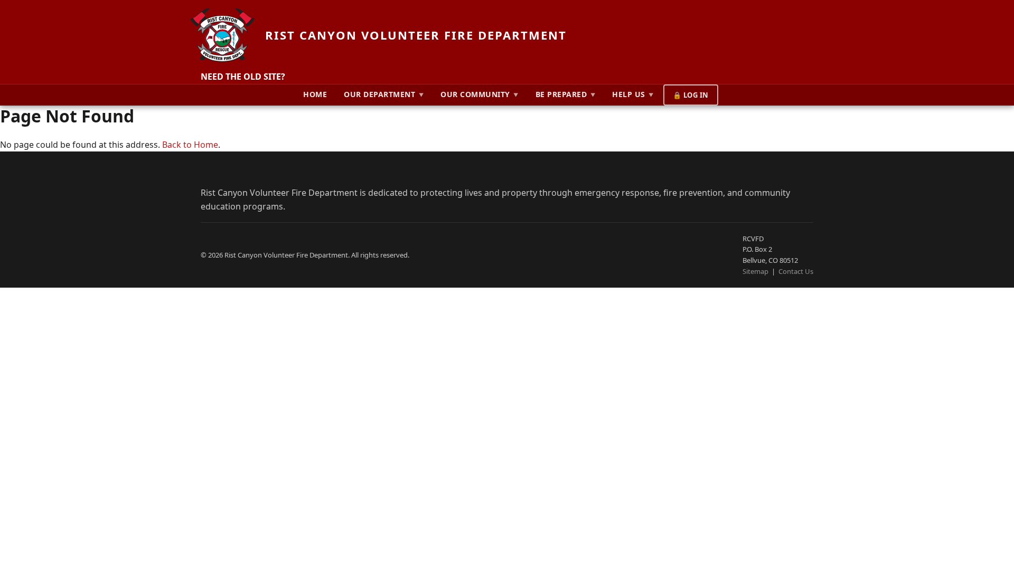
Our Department (384, 94)
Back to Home (190, 144)
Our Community (479, 94)
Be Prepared (566, 94)
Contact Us (795, 271)
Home (315, 94)
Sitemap (755, 271)
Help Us (633, 94)
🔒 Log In (691, 95)
